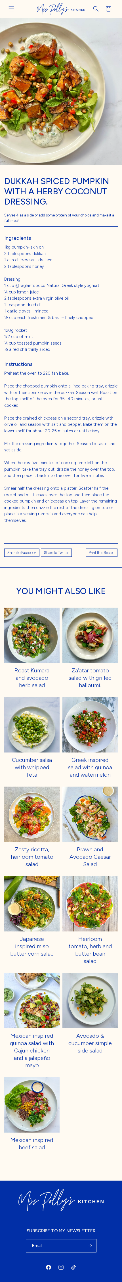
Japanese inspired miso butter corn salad (32, 946)
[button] (11, 9)
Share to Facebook (21, 553)
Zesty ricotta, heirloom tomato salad (32, 857)
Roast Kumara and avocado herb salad (31, 678)
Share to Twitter (56, 553)
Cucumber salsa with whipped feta (32, 767)
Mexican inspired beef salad (31, 1144)
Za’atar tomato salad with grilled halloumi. (90, 678)
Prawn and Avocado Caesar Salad (90, 857)
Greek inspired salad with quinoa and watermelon (90, 767)
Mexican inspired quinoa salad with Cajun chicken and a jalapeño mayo (32, 1050)
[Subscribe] (90, 1245)
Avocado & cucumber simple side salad (90, 1043)
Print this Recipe (101, 553)
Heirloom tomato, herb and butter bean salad (90, 949)
